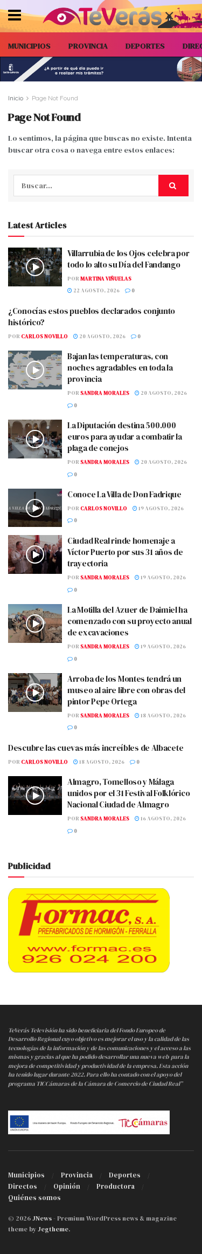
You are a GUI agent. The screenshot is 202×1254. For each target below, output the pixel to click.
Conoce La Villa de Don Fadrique (124, 494)
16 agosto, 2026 (163, 818)
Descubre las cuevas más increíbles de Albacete (95, 747)
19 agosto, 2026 (160, 508)
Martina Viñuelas (105, 278)
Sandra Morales (104, 392)
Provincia (77, 1175)
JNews (42, 1218)
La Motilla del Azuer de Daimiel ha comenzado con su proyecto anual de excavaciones (129, 621)
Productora (115, 1186)
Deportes (125, 1175)
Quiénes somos (34, 1197)
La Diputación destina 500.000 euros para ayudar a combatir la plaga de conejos (124, 437)
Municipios (26, 1175)
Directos (22, 1186)
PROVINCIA (88, 45)
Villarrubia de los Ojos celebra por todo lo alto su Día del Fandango (128, 259)
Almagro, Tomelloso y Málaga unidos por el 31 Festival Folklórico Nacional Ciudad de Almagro (128, 793)
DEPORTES (145, 45)
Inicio (15, 98)
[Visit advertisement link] (101, 69)
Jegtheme (53, 1229)
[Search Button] (173, 185)
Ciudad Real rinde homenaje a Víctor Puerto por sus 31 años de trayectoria (125, 552)
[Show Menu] (14, 16)
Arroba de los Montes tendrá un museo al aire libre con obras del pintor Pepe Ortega (126, 690)
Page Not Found (55, 98)
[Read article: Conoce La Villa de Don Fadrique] (35, 508)
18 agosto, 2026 (163, 715)
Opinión (66, 1186)
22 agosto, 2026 (96, 290)
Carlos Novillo (44, 336)
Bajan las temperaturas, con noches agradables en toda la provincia (120, 368)
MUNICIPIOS (29, 45)
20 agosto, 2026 (102, 336)
